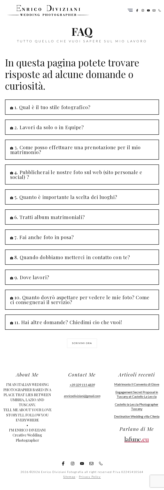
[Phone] (159, 10)
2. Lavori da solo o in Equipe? (49, 127)
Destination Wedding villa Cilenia (136, 416)
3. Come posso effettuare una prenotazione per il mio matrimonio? (75, 149)
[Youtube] (148, 10)
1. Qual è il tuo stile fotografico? (52, 107)
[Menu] (130, 10)
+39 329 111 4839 (82, 385)
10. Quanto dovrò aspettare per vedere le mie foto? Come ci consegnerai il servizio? (79, 299)
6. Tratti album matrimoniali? (49, 217)
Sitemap (69, 476)
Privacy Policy (90, 476)
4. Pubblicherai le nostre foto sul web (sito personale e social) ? (76, 174)
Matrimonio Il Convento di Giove (136, 384)
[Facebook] (137, 10)
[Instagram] (142, 10)
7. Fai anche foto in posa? (44, 237)
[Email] (154, 10)
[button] (82, 107)
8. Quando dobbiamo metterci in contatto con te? (72, 257)
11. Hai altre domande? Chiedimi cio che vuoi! (68, 322)
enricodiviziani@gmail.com (82, 396)
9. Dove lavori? (31, 277)
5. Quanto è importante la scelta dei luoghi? (65, 197)
